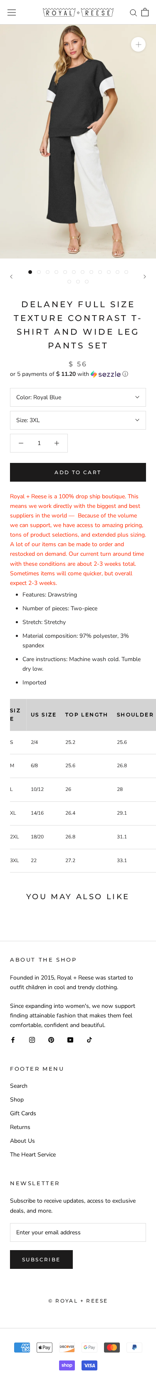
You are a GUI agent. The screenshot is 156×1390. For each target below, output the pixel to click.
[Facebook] (13, 1039)
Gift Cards (23, 1113)
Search (18, 1086)
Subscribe (41, 1259)
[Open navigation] (11, 12)
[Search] (133, 12)
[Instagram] (32, 1039)
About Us (22, 1141)
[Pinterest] (51, 1039)
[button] (78, 374)
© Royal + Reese (78, 1301)
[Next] (145, 276)
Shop (17, 1100)
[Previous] (11, 276)
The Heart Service (33, 1155)
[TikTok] (89, 1039)
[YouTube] (70, 1039)
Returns (20, 1127)
